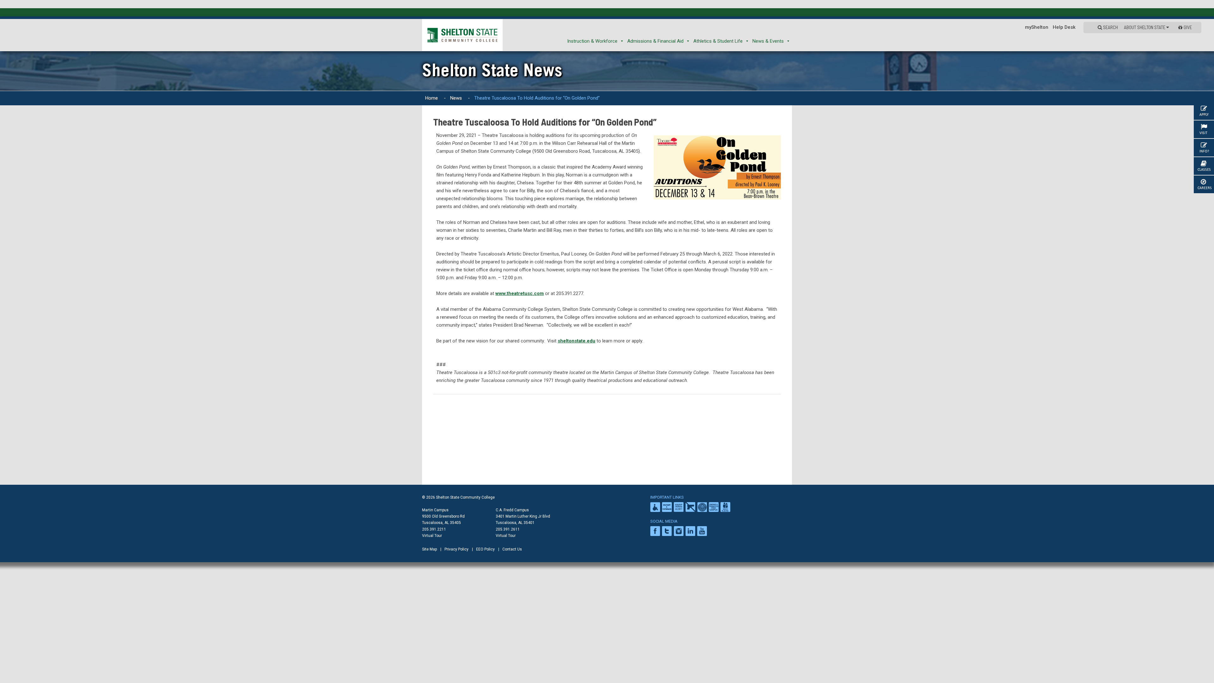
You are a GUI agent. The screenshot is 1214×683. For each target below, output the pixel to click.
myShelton (1036, 27)
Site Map (429, 549)
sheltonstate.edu (576, 341)
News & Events (768, 41)
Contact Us (512, 549)
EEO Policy (485, 549)
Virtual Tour (432, 535)
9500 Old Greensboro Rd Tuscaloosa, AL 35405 (443, 519)
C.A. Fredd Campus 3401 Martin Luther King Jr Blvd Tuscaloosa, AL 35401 (523, 516)
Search (1110, 27)
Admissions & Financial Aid (655, 41)
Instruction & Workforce (592, 41)
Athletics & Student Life (718, 41)
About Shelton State (1145, 27)
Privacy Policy (457, 549)
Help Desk (1064, 27)
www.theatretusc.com (519, 293)
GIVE (1188, 27)
